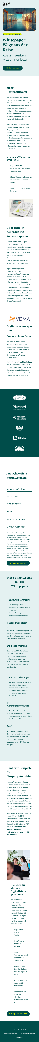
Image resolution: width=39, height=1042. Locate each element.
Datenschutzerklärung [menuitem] (28, 1033)
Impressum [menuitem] (19, 1037)
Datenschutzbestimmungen (21, 557)
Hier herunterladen (12, 68)
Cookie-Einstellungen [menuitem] (11, 1033)
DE (15, 1029)
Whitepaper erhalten (18, 1014)
